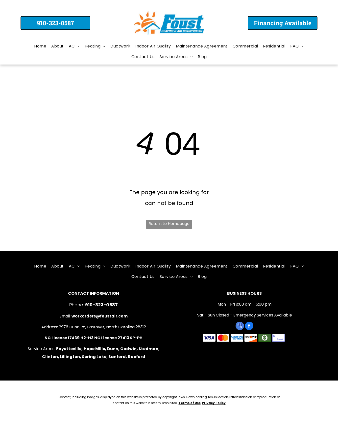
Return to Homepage (169, 223)
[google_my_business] (240, 326)
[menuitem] (40, 46)
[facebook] (249, 326)
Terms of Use (190, 403)
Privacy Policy (214, 403)
